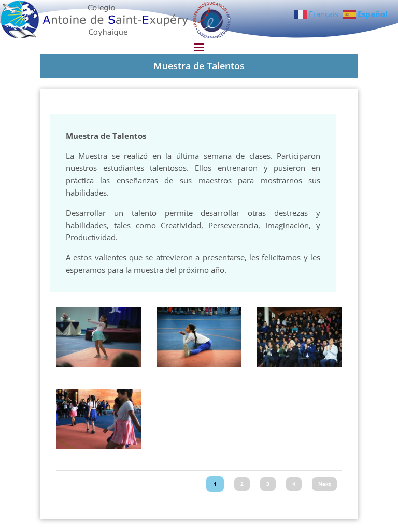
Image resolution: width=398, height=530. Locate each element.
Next (324, 484)
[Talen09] (299, 364)
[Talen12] (98, 364)
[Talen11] (199, 364)
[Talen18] (98, 445)
